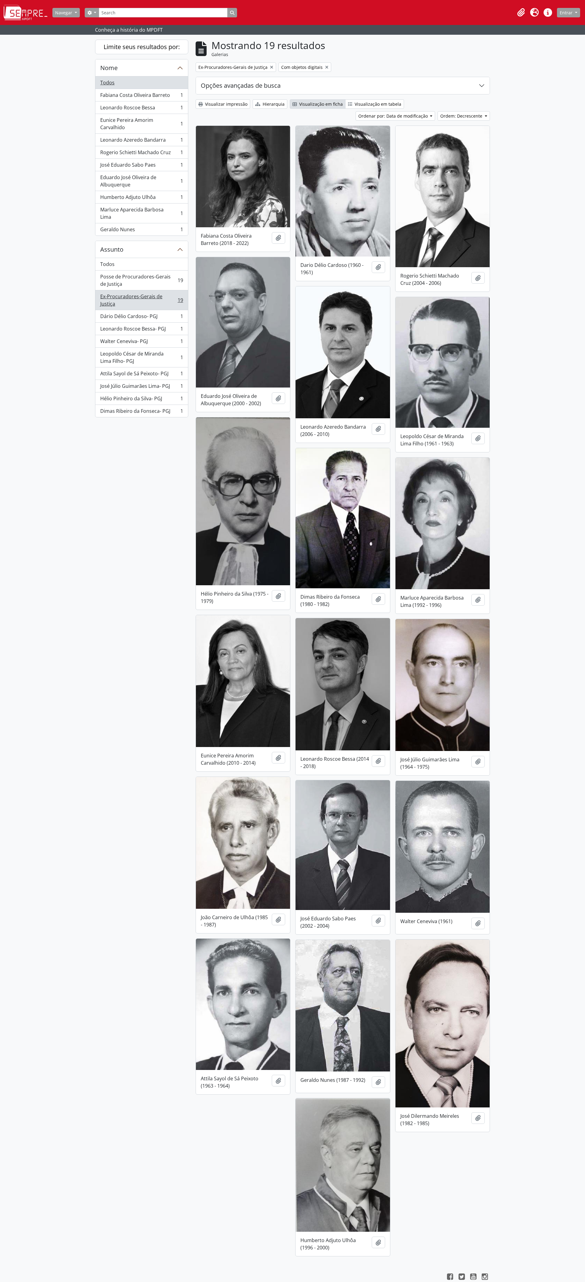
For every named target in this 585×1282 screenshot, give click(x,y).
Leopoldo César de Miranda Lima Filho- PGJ (141, 357)
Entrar (567, 13)
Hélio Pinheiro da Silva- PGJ (141, 400)
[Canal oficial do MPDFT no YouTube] (473, 1277)
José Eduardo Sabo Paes (141, 166)
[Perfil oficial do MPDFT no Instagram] (485, 1277)
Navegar (64, 13)
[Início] (28, 12)
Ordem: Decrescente (462, 116)
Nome (109, 68)
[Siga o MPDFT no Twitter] (461, 1277)
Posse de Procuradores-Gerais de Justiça (141, 280)
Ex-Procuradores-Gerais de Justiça (141, 300)
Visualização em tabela (377, 104)
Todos (107, 82)
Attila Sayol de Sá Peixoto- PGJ (141, 375)
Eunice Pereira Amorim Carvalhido (141, 124)
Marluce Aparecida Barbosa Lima (141, 213)
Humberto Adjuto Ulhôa (141, 199)
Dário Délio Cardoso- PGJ (141, 318)
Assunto (111, 249)
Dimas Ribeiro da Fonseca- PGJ (141, 412)
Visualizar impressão (225, 104)
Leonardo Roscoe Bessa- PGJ (141, 330)
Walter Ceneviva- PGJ (141, 343)
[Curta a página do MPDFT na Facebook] (450, 1277)
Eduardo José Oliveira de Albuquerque (141, 181)
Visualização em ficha (320, 104)
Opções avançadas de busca (241, 85)
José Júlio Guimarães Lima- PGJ (141, 387)
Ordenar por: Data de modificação (393, 116)
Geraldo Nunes (141, 231)
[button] (521, 12)
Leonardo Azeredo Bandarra (141, 141)
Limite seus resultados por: (142, 47)
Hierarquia (273, 104)
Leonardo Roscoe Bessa (141, 109)
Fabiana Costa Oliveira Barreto (141, 96)
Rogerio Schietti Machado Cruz (141, 154)
